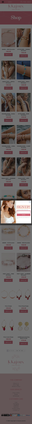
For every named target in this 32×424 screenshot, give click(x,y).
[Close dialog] (30, 202)
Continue (23, 214)
